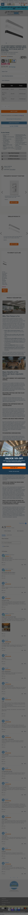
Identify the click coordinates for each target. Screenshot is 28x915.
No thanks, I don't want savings (14, 471)
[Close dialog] (26, 441)
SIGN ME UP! (14, 468)
